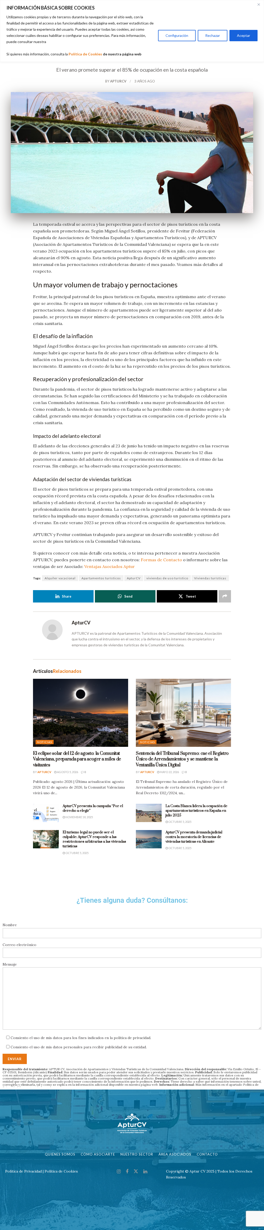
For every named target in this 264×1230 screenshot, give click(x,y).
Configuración (177, 35)
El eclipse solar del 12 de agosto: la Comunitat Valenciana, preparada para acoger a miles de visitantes (77, 759)
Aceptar (243, 35)
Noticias (44, 742)
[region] (132, 31)
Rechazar (212, 35)
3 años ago (144, 81)
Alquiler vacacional (60, 578)
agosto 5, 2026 (67, 772)
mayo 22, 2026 (169, 772)
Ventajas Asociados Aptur (109, 566)
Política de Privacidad (23, 1171)
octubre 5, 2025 (179, 821)
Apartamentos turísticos (101, 578)
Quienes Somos (60, 1154)
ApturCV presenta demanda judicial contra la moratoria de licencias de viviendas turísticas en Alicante (194, 837)
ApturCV (118, 81)
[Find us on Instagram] (119, 1172)
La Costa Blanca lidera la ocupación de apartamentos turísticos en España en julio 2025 (196, 811)
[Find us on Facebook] (127, 1172)
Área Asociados (175, 1154)
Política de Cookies (85, 54)
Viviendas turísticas (210, 578)
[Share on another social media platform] (225, 596)
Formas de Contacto (161, 559)
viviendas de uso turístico (167, 578)
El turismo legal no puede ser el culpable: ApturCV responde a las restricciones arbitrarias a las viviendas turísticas (94, 839)
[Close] (258, 4)
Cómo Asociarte (98, 1154)
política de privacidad (132, 1037)
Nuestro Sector (136, 1154)
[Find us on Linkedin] (145, 1172)
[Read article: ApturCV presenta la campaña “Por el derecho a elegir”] (46, 813)
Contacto (207, 1154)
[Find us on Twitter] (136, 1171)
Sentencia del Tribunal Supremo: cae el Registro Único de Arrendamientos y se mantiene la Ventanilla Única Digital (182, 759)
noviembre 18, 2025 (79, 817)
